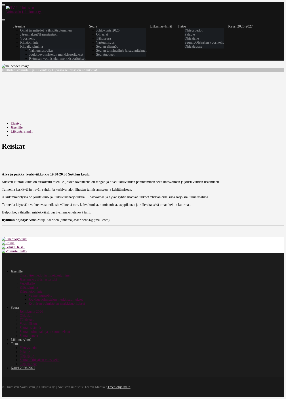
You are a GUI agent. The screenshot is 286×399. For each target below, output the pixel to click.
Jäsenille (19, 26)
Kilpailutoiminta (31, 46)
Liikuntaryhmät (161, 26)
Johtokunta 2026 (108, 30)
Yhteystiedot (193, 30)
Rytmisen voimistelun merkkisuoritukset (57, 58)
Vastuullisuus (105, 42)
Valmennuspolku (41, 50)
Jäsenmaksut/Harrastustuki (38, 34)
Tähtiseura (103, 38)
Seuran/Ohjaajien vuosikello (204, 42)
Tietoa (182, 26)
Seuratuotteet (105, 54)
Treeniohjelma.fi (118, 387)
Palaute (190, 34)
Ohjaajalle (192, 38)
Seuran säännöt (107, 46)
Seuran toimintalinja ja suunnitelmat (121, 50)
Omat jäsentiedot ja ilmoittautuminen (46, 30)
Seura (93, 26)
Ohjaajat (102, 34)
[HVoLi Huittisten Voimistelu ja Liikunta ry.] (26, 12)
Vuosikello (27, 38)
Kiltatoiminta (29, 42)
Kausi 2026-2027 (240, 26)
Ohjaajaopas (193, 46)
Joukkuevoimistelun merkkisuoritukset (56, 54)
